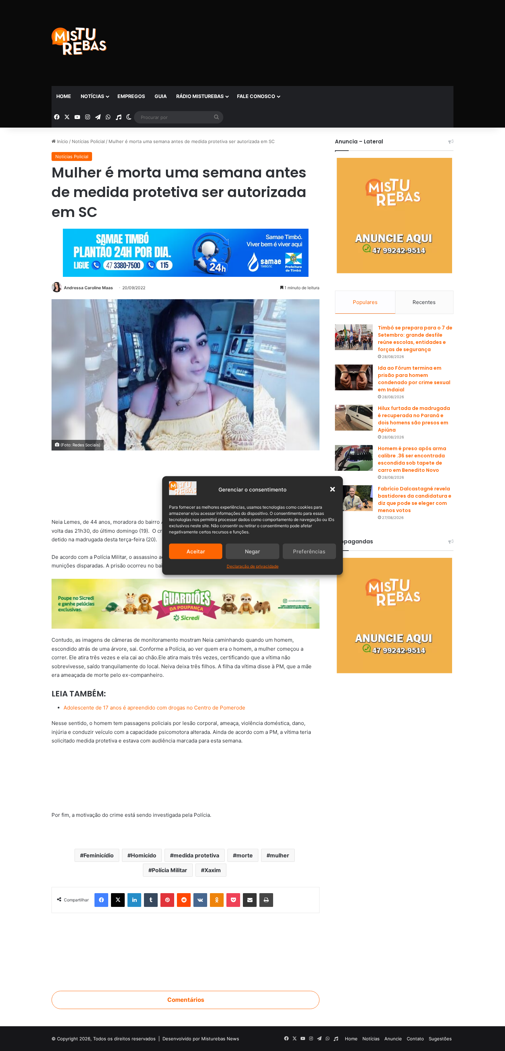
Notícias (92, 96)
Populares (365, 302)
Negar (252, 551)
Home (63, 96)
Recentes (424, 302)
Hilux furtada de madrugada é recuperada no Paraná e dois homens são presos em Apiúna (414, 419)
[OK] (217, 900)
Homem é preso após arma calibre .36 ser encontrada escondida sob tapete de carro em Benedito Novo (412, 459)
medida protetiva (196, 855)
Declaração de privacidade (253, 566)
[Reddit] (184, 900)
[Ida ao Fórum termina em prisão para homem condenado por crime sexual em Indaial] (354, 377)
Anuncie (393, 1038)
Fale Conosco (256, 96)
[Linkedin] (134, 900)
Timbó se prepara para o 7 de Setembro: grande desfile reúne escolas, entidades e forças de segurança (415, 338)
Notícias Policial (88, 141)
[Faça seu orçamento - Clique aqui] (185, 778)
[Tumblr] (151, 900)
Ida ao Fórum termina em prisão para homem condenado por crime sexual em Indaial (414, 379)
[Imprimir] (266, 900)
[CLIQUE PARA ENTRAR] (185, 948)
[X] (118, 900)
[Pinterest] (167, 900)
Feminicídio (98, 855)
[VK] (200, 900)
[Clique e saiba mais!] (185, 251)
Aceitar (196, 551)
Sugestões (440, 1038)
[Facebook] (101, 900)
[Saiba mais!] (185, 603)
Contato (415, 1038)
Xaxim (212, 870)
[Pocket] (233, 900)
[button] (332, 489)
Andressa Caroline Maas (88, 287)
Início (62, 141)
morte (244, 855)
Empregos (131, 96)
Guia (161, 96)
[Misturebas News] (79, 41)
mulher (279, 855)
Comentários (185, 999)
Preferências (309, 551)
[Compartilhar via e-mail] (250, 900)
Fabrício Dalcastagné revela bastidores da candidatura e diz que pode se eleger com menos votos (414, 499)
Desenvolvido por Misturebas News (200, 1038)
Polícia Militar (169, 870)
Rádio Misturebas (200, 96)
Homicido (143, 855)
